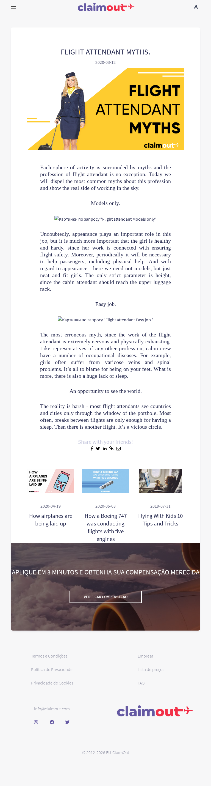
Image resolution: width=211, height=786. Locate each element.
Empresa (145, 656)
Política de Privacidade (52, 669)
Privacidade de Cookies (52, 683)
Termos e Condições (49, 656)
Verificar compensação (105, 596)
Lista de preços (151, 669)
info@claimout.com (52, 708)
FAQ (141, 683)
